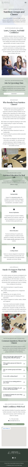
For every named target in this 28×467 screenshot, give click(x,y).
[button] (14, 357)
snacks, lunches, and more (13, 239)
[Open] (25, 2)
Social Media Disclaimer (15, 463)
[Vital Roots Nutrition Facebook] (13, 457)
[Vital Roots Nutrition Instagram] (15, 457)
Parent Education (14, 230)
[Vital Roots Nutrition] (6, 2)
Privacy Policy (7, 463)
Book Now (14, 93)
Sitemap (22, 463)
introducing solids (16, 197)
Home (5, 9)
